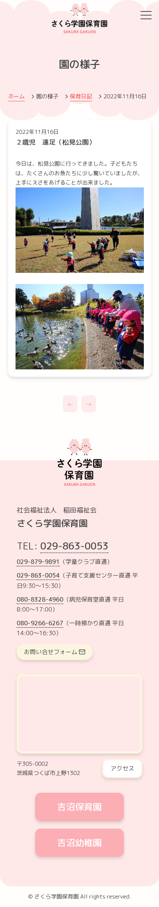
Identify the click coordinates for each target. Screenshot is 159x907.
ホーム (16, 96)
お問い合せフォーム (50, 652)
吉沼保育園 (79, 807)
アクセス (122, 768)
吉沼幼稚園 (79, 842)
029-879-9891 (38, 562)
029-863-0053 (74, 545)
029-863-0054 (38, 575)
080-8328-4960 (40, 599)
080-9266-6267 (40, 623)
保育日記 (81, 96)
